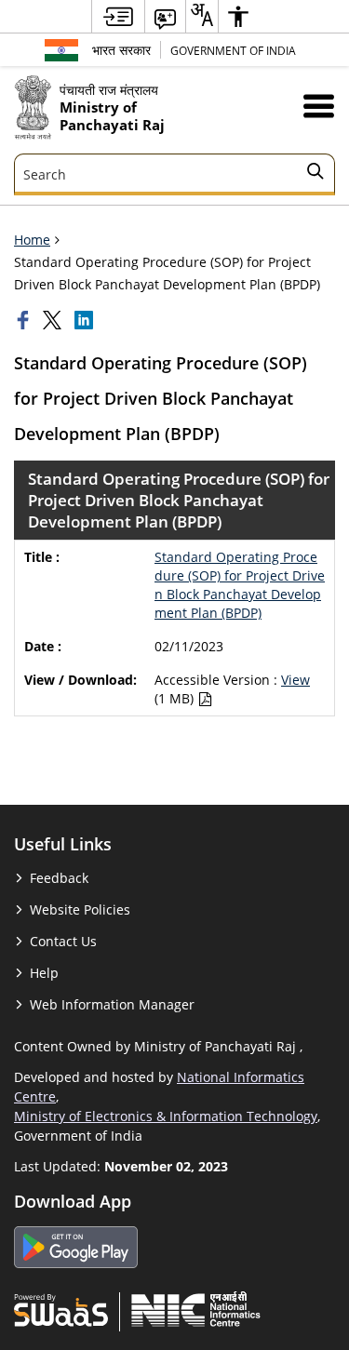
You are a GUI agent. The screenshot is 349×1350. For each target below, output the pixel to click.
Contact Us (63, 941)
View (295, 679)
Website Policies (80, 909)
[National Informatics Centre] (196, 1309)
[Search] (315, 174)
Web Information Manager (112, 1004)
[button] (318, 105)
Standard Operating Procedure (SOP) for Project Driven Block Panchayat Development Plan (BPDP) (239, 585)
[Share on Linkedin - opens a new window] (85, 320)
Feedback (59, 878)
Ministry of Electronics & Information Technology (165, 1116)
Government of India (233, 50)
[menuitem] (118, 16)
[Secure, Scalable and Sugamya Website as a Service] (61, 1309)
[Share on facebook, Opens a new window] (25, 320)
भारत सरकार (121, 50)
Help (44, 973)
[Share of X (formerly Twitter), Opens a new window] (54, 320)
